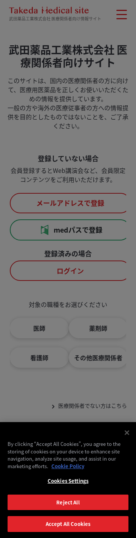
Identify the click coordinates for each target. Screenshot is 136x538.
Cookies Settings (68, 480)
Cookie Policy (67, 466)
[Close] (127, 432)
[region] (68, 480)
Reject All (67, 502)
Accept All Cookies (68, 523)
